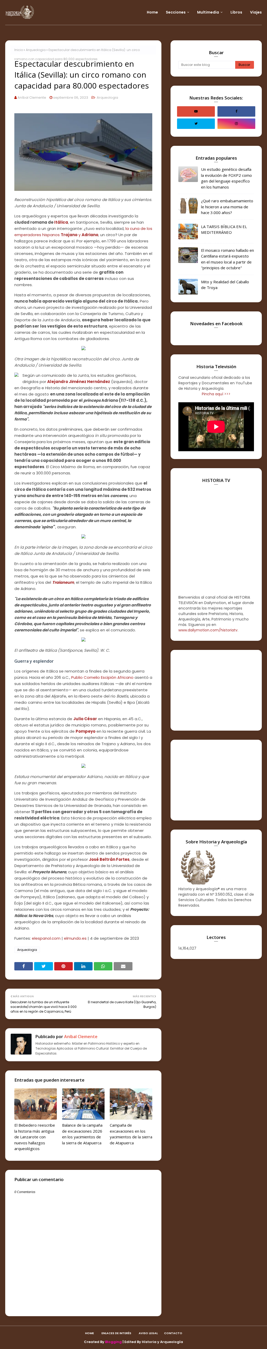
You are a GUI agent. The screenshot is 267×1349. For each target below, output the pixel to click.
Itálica (61, 222)
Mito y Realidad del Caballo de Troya (225, 284)
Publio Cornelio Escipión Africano (102, 677)
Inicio (18, 50)
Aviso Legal (148, 1333)
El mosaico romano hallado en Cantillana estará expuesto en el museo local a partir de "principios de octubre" (227, 259)
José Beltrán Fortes (109, 859)
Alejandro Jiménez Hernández (78, 381)
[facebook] (236, 111)
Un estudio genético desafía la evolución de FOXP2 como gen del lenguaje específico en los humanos (226, 178)
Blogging (113, 1341)
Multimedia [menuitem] (208, 12)
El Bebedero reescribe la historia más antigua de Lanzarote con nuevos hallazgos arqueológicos (34, 1136)
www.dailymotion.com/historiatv (208, 630)
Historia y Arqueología (162, 1341)
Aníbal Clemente (31, 97)
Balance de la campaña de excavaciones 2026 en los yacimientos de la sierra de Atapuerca (82, 1133)
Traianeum (63, 582)
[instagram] (236, 123)
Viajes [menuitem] (256, 12)
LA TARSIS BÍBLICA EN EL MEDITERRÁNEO (224, 229)
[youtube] (196, 111)
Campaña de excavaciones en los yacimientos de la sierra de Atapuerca (131, 1133)
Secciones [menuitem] (176, 12)
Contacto (173, 1333)
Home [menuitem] (152, 12)
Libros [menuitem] (236, 12)
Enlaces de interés (116, 1333)
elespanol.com (46, 938)
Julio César (85, 718)
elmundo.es (75, 938)
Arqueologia (36, 50)
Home (89, 1333)
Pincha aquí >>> (216, 394)
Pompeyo (85, 731)
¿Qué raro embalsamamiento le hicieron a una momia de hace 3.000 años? (227, 206)
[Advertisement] (216, 690)
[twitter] (196, 123)
